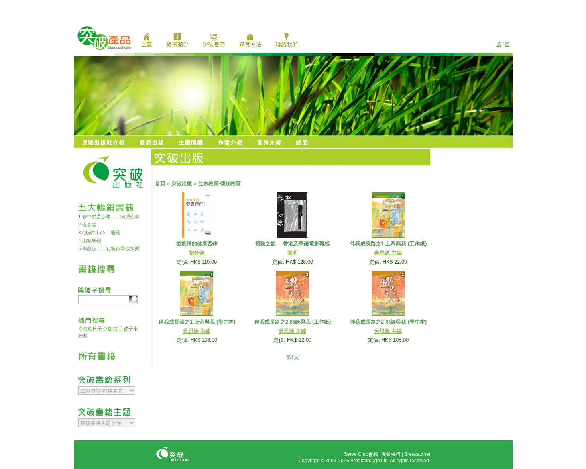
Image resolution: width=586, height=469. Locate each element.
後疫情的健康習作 (197, 244)
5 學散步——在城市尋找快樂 (109, 248)
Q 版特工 (112, 329)
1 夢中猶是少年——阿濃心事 (109, 217)
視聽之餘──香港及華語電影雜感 (292, 244)
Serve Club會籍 (361, 454)
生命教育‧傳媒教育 (219, 183)
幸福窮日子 (90, 329)
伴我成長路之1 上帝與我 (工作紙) (388, 244)
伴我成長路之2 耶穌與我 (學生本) (388, 322)
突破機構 (391, 454)
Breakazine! (417, 454)
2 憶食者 (87, 225)
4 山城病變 (89, 240)
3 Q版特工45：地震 (99, 232)
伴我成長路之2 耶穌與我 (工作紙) (292, 322)
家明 (292, 253)
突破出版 (181, 183)
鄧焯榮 (197, 253)
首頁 (160, 183)
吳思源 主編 (388, 253)
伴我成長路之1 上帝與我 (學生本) (197, 322)
